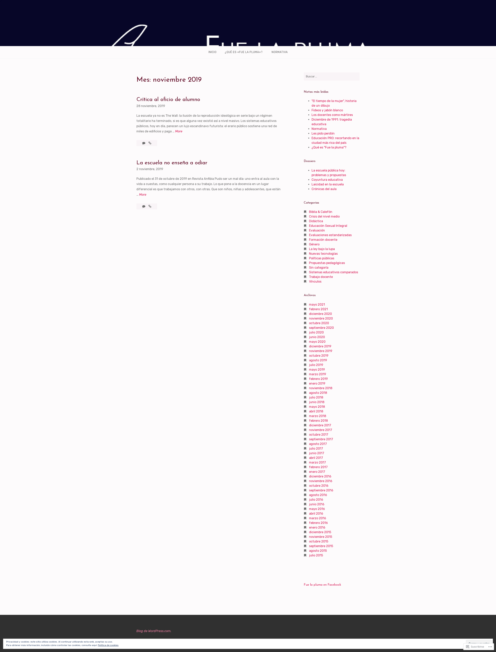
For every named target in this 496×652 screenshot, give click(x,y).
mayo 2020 (317, 342)
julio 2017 (316, 448)
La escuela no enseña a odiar (171, 163)
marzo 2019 (317, 374)
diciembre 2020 (320, 314)
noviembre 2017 (320, 430)
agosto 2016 (318, 495)
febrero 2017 (318, 467)
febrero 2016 (318, 523)
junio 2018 (316, 402)
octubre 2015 (318, 541)
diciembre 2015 (320, 532)
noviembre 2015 (320, 537)
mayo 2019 (317, 369)
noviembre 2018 (320, 388)
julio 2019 (316, 365)
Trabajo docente (321, 277)
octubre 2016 (318, 486)
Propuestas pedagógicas (327, 263)
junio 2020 (317, 337)
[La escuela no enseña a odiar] (149, 206)
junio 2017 (316, 453)
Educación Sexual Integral (328, 226)
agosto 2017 (318, 444)
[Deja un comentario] (144, 206)
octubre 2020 (319, 323)
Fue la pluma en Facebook (322, 584)
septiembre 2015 (321, 546)
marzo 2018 (317, 416)
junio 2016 (316, 504)
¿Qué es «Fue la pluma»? (244, 52)
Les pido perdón (323, 133)
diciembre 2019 (320, 346)
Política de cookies (108, 645)
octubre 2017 (318, 434)
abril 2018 (316, 411)
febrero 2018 (318, 420)
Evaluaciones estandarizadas (330, 235)
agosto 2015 (318, 551)
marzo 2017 (317, 462)
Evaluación (317, 230)
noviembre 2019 (320, 351)
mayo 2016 (317, 509)
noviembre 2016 (320, 481)
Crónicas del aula (324, 189)
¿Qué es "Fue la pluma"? (329, 147)
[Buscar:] (332, 76)
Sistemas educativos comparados (333, 272)
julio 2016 (316, 499)
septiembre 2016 (321, 490)
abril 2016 (316, 513)
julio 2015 (316, 555)
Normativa (280, 52)
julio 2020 (316, 332)
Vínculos (315, 281)
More (178, 131)
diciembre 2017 (320, 425)
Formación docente (323, 240)
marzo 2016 (317, 518)
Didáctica (316, 221)
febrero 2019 (318, 379)
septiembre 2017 (321, 439)
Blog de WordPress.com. (153, 631)
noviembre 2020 (321, 318)
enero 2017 (317, 472)
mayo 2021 (317, 304)
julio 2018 (316, 397)
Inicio (212, 52)
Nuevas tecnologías (323, 253)
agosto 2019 (318, 360)
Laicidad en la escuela (328, 184)
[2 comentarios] (144, 143)
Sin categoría (318, 267)
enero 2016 (317, 527)
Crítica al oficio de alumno (168, 99)
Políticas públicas (321, 258)
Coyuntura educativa (327, 180)
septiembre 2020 (321, 328)
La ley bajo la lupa (322, 249)
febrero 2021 (318, 309)
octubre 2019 (318, 355)
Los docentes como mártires (332, 115)
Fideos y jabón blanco (327, 110)
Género (314, 244)
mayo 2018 (317, 407)
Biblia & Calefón (320, 212)
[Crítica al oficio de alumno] (149, 143)
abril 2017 (316, 458)
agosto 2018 (318, 393)
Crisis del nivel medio (324, 216)
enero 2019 (317, 383)
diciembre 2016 (320, 476)
